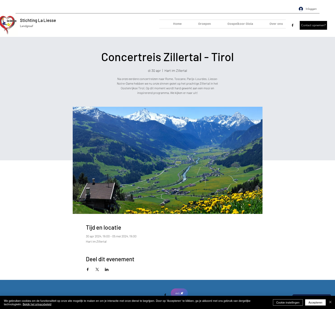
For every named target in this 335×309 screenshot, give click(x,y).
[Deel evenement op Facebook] (88, 269)
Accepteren (315, 302)
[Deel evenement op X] (97, 269)
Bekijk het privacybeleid (37, 304)
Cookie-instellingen (288, 302)
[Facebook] (292, 25)
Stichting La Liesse (38, 20)
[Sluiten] (330, 302)
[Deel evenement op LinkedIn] (107, 269)
